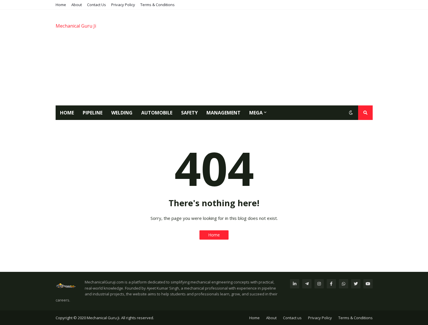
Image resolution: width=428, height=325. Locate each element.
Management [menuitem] (223, 112)
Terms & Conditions (157, 4)
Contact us (292, 317)
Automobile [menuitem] (156, 112)
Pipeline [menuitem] (92, 112)
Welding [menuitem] (121, 112)
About (76, 4)
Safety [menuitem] (189, 112)
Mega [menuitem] (256, 112)
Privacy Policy (123, 4)
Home (61, 4)
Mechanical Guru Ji (76, 26)
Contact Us (96, 4)
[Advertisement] (267, 57)
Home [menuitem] (67, 112)
